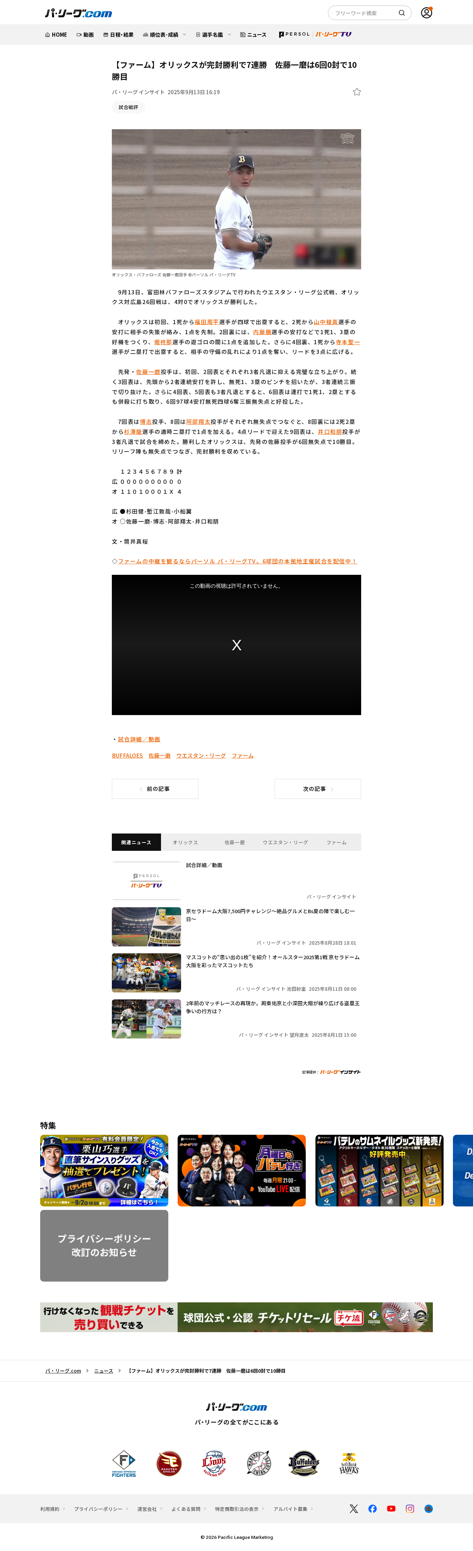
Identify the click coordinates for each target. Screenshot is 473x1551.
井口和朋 (330, 431)
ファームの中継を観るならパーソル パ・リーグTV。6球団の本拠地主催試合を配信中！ (238, 561)
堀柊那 (163, 342)
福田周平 (207, 322)
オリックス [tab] (185, 842)
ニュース (103, 1370)
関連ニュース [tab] (136, 842)
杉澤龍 (133, 431)
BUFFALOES (127, 755)
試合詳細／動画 (139, 739)
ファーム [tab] (337, 842)
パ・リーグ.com (63, 1370)
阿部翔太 (198, 421)
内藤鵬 (262, 332)
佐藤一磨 (148, 371)
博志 (146, 421)
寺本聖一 (348, 342)
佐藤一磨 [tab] (235, 842)
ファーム (243, 755)
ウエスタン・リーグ (201, 755)
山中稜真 (326, 322)
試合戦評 (128, 107)
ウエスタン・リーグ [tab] (286, 842)
